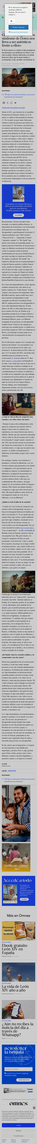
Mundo (4, 32)
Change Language (18, 27)
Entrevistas (12, 771)
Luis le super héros (27, 527)
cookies (14, 1075)
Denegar (18, 1130)
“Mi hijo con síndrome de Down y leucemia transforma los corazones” (19, 96)
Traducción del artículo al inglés (13, 107)
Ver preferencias (18, 1136)
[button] (34, 1108)
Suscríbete (18, 215)
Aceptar (18, 1125)
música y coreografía (13, 361)
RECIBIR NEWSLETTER (24, 1080)
